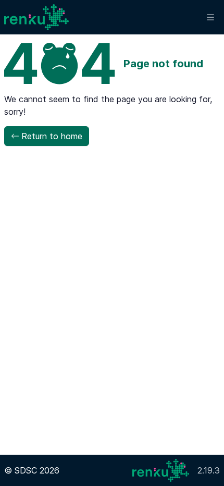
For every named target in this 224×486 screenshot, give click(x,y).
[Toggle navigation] (210, 17)
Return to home (51, 136)
